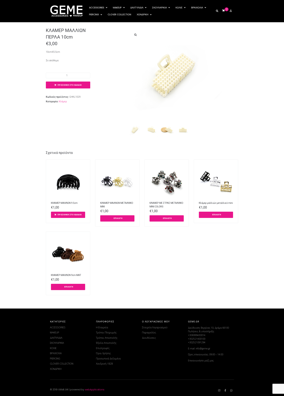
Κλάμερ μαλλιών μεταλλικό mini (216, 203)
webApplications (94, 389)
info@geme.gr (203, 348)
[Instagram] (219, 390)
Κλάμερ (63, 101)
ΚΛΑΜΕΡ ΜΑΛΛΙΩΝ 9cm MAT (66, 275)
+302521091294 (196, 342)
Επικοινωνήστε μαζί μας (201, 360)
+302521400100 (196, 338)
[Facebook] (225, 390)
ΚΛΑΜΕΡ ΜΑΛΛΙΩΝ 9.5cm (64, 203)
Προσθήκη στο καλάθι (70, 85)
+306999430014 (196, 335)
